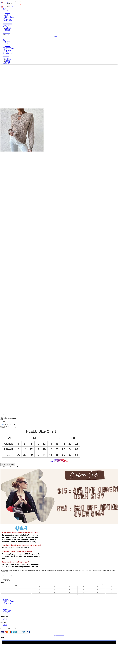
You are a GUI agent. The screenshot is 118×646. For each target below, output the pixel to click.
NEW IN (5, 9)
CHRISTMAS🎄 (6, 33)
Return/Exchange (6, 612)
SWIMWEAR (6, 25)
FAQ (4, 608)
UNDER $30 (8, 28)
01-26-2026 (7, 11)
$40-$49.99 (7, 30)
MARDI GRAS (6, 21)
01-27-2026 (7, 10)
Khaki (4, 421)
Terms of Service (61, 635)
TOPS (4, 18)
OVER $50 (7, 31)
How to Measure (6, 609)
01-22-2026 (7, 14)
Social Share (3, 466)
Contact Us (5, 619)
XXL (15, 424)
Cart (8, 2)
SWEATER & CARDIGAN (8, 17)
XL (11, 424)
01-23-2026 (7, 13)
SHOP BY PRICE (7, 27)
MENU (8, 6)
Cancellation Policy (7, 611)
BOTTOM (5, 26)
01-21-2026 (7, 15)
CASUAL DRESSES (7, 16)
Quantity (2, 427)
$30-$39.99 (7, 29)
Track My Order (6, 613)
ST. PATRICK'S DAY (7, 23)
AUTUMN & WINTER (7, 20)
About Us (5, 618)
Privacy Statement (56, 635)
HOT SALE (5, 8)
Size (1, 422)
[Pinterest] (17, 466)
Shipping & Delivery (7, 610)
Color (1, 419)
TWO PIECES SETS (7, 19)
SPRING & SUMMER (7, 24)
